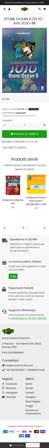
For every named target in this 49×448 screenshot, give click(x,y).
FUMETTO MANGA (17, 147)
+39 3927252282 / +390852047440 (25, 370)
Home (29, 383)
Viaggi (29, 405)
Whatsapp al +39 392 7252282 (29, 318)
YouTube (10, 397)
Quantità (7, 120)
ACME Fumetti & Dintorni (32, 426)
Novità (29, 388)
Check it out (32, 445)
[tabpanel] (13, 191)
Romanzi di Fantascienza (33, 412)
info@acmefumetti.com (19, 365)
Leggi (13, 276)
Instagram (11, 392)
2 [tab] (23, 227)
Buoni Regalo (33, 401)
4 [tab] (28, 227)
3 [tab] (26, 227)
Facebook (11, 383)
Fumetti (30, 392)
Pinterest (10, 388)
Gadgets (31, 397)
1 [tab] (20, 227)
